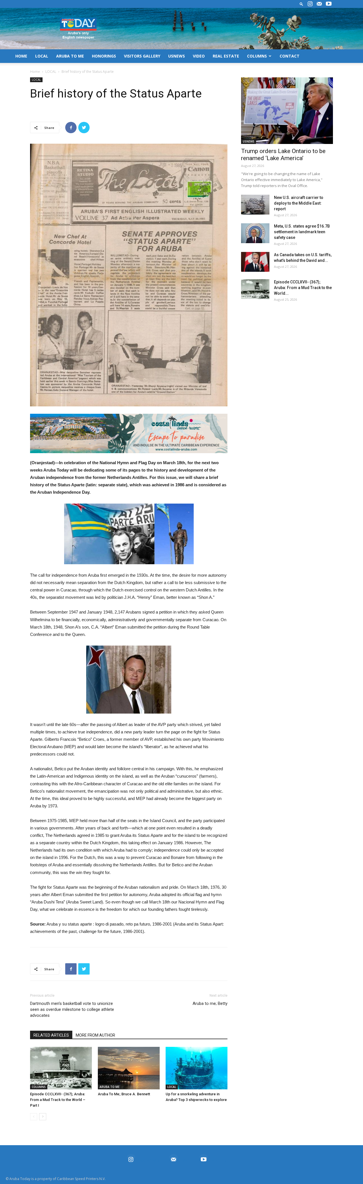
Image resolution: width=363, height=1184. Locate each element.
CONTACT (289, 56)
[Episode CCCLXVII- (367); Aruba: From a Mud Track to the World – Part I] (61, 1068)
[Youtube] (328, 4)
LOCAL (41, 56)
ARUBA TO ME (70, 56)
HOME (21, 56)
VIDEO (199, 56)
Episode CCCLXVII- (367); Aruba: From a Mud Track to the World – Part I (57, 1099)
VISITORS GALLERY (142, 56)
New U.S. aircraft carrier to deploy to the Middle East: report (298, 203)
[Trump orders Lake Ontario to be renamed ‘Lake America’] (287, 110)
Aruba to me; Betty (210, 1003)
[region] (128, 433)
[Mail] (319, 4)
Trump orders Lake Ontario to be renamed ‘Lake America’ (283, 155)
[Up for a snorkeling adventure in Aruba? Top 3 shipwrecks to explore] (196, 1068)
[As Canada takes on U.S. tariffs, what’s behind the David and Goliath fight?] (255, 262)
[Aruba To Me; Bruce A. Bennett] (129, 1068)
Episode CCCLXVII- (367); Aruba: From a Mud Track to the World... (303, 288)
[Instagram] (310, 4)
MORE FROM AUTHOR (95, 1035)
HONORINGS (104, 56)
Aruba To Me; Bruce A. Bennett (124, 1094)
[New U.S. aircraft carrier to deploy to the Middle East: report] (255, 205)
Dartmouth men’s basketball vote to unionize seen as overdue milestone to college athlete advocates (72, 1009)
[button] (301, 4)
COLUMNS (257, 56)
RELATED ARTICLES (51, 1035)
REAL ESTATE (226, 56)
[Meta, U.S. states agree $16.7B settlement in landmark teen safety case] (255, 233)
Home (35, 71)
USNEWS (176, 56)
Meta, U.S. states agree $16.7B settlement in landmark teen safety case (302, 232)
